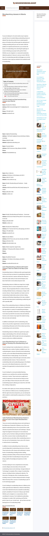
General (27, 8)
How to (21, 8)
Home (2, 8)
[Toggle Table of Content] (28, 81)
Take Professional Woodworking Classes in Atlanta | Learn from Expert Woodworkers (16, 93)
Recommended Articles (13, 96)
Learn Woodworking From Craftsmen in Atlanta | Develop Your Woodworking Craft (15, 90)
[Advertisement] (16, 26)
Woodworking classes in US (12, 8)
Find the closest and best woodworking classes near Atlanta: (16, 84)
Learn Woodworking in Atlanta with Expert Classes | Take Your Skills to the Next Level (16, 87)
